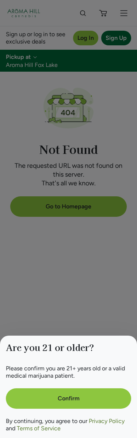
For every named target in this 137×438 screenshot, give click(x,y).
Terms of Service (39, 428)
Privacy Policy (107, 421)
